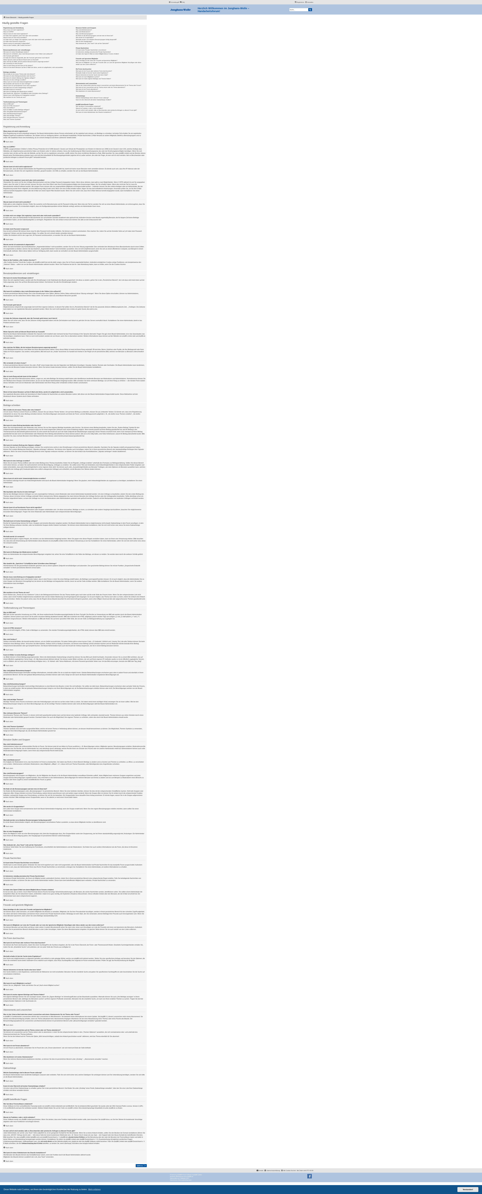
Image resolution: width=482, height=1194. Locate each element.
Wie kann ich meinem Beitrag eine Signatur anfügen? (19, 78)
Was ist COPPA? (8, 32)
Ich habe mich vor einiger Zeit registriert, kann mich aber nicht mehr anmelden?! (27, 39)
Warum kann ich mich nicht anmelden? (15, 37)
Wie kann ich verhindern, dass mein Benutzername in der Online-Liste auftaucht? (28, 54)
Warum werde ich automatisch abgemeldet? (16, 43)
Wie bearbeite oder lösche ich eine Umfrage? (17, 83)
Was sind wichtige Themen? (11, 115)
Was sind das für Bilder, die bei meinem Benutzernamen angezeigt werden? (26, 61)
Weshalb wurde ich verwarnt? (12, 89)
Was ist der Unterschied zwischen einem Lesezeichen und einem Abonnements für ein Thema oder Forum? (108, 85)
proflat (175, 1178)
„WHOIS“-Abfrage (16, 1135)
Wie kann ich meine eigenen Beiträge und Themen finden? (93, 78)
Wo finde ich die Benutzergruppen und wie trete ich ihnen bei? (94, 35)
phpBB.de (142, 336)
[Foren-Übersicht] (183, 9)
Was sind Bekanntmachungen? (12, 113)
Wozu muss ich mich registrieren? (13, 30)
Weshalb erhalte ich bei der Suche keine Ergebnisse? (92, 73)
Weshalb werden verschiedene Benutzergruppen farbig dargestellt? (96, 39)
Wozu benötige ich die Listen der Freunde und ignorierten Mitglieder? (96, 60)
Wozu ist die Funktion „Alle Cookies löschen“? (17, 45)
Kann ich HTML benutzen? (11, 106)
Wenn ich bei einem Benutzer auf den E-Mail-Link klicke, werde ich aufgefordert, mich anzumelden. (33, 67)
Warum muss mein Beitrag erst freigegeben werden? (19, 95)
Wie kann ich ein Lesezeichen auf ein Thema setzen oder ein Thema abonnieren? (100, 87)
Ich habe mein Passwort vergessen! (14, 41)
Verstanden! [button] (468, 1189)
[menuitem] (182, 2)
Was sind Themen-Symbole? (12, 119)
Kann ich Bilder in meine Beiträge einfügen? (16, 109)
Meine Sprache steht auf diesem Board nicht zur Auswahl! (20, 59)
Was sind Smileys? (9, 107)
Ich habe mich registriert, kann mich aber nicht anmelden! (20, 35)
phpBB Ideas (105, 1119)
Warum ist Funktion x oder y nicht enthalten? (89, 108)
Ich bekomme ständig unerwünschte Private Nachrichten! (93, 52)
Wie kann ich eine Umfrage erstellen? (14, 80)
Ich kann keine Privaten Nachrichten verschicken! (91, 50)
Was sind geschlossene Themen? (13, 117)
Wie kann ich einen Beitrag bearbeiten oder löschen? (19, 76)
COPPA (120, 182)
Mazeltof (183, 1178)
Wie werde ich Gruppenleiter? (85, 37)
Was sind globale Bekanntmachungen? (15, 111)
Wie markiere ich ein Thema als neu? (14, 97)
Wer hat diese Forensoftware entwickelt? (88, 106)
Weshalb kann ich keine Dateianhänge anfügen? (18, 87)
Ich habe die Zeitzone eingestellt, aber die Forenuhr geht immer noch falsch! (26, 57)
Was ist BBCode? (8, 104)
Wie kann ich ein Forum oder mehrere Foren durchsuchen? (94, 71)
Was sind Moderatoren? (83, 32)
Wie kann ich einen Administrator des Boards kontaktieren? (94, 112)
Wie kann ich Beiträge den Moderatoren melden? (18, 91)
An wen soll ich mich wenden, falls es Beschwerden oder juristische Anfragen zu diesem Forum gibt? (106, 110)
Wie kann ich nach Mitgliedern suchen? (88, 77)
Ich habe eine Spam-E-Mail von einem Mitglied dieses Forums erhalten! (97, 54)
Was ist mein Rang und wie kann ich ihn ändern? (18, 65)
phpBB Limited (127, 336)
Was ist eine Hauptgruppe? (84, 41)
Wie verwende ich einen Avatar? (13, 63)
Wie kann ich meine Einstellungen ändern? (16, 52)
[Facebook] (309, 1176)
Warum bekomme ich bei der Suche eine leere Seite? (92, 75)
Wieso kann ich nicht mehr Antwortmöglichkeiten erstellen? (21, 82)
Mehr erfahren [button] (94, 1189)
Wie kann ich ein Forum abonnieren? (87, 89)
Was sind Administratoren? (84, 30)
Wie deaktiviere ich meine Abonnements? (88, 91)
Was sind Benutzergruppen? (84, 34)
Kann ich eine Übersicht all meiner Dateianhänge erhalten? (93, 100)
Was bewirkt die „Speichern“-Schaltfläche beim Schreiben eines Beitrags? (25, 93)
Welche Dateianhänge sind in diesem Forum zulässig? (92, 98)
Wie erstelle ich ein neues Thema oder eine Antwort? (19, 74)
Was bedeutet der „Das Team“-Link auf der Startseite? (92, 43)
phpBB (179, 1174)
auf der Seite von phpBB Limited (67, 1108)
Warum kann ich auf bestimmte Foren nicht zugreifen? (19, 85)
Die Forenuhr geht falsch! (11, 56)
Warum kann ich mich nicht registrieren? (15, 34)
